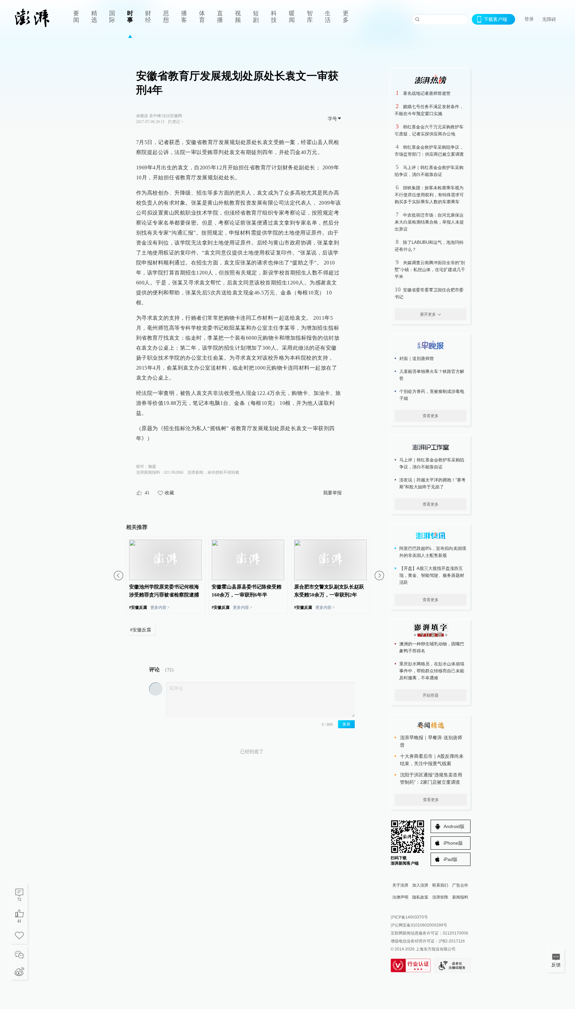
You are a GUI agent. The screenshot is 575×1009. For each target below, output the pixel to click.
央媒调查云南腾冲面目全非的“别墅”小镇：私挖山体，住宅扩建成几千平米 (430, 269)
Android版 (454, 826)
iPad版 (451, 859)
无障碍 (549, 19)
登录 (529, 19)
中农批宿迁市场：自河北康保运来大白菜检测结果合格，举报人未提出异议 (429, 222)
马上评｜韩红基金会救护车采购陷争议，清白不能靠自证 (431, 463)
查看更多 (431, 416)
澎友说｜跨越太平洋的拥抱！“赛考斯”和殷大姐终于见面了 (432, 483)
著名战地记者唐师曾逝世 (427, 93)
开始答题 (431, 695)
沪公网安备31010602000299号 (419, 925)
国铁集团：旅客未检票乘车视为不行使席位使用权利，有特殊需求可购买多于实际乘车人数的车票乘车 (429, 194)
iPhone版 (453, 843)
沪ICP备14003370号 (409, 917)
